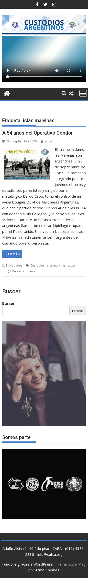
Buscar (8, 303)
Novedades (14, 265)
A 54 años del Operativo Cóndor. (38, 133)
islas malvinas (56, 265)
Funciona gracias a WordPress (27, 564)
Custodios (37, 265)
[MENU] (83, 93)
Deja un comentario (25, 271)
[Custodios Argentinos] (6, 93)
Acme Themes (47, 569)
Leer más (12, 254)
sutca (48, 141)
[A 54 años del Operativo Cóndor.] (27, 149)
